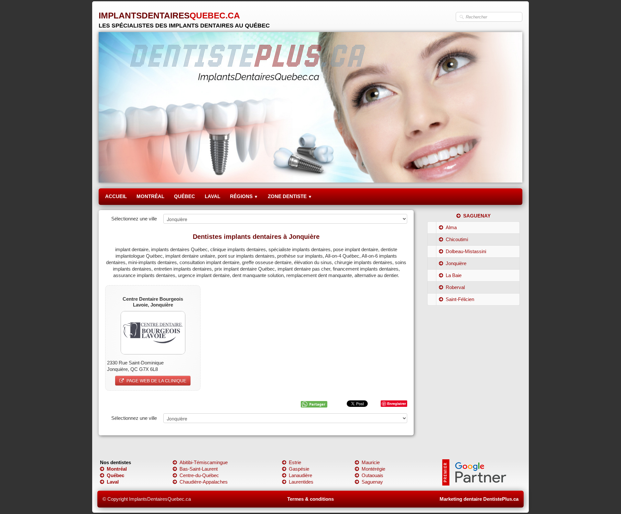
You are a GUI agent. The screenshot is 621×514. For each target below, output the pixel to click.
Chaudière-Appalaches (204, 482)
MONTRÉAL (150, 196)
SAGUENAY (477, 215)
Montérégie (373, 469)
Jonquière (456, 263)
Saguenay (372, 482)
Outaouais (372, 475)
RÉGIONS (244, 196)
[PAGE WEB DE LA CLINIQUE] (153, 332)
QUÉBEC (184, 196)
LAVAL (212, 196)
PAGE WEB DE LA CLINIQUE (156, 380)
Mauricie (371, 462)
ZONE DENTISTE (290, 196)
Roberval (455, 287)
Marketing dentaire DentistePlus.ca (479, 499)
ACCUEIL (116, 196)
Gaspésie (299, 469)
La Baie (454, 275)
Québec (115, 475)
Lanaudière (300, 475)
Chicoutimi (457, 239)
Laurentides (301, 482)
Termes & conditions (310, 499)
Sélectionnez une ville (134, 218)
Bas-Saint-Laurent (199, 469)
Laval (113, 482)
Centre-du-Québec (199, 475)
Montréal (117, 469)
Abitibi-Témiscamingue (204, 462)
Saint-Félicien (460, 299)
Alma (451, 227)
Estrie (295, 462)
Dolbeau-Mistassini (466, 251)
